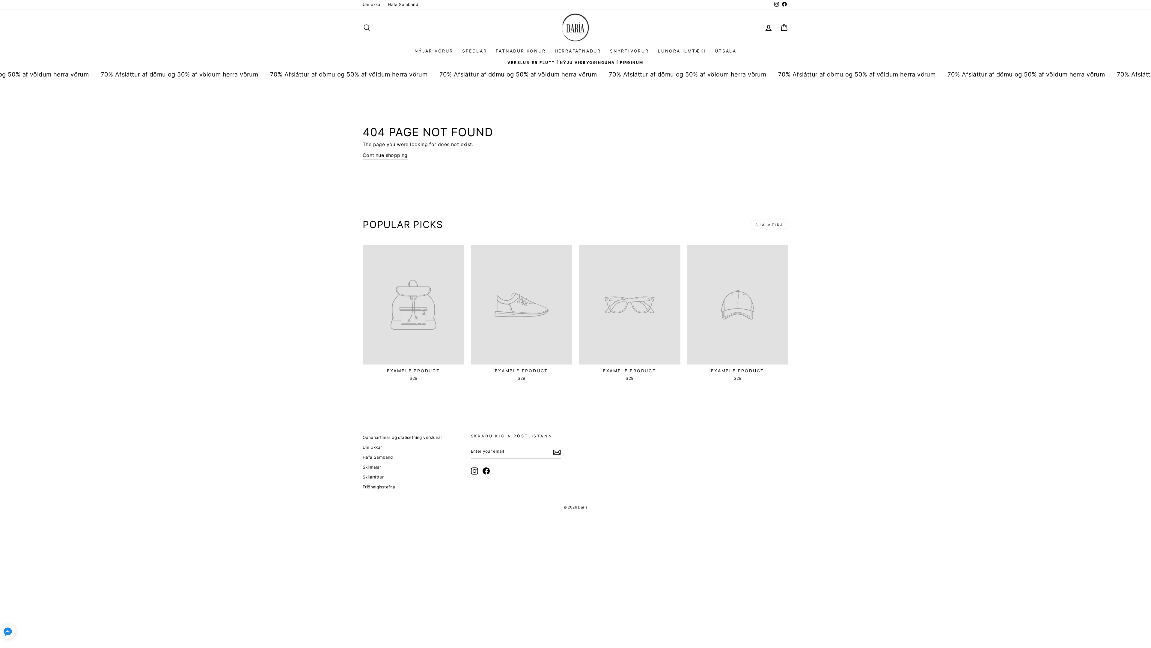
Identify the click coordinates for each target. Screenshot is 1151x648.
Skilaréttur (373, 477)
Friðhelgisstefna (379, 486)
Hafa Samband (403, 4)
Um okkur (372, 4)
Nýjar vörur (434, 50)
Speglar (474, 50)
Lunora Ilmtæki (682, 50)
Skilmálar (372, 467)
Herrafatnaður (578, 50)
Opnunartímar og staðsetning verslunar (402, 437)
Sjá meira (769, 225)
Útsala (725, 50)
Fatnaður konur (521, 50)
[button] (8, 632)
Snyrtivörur (629, 50)
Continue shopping (385, 155)
